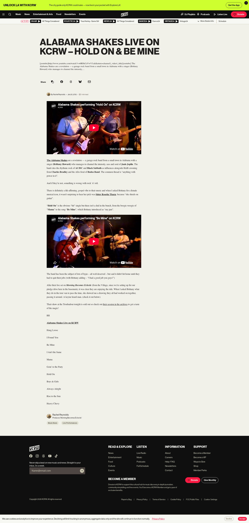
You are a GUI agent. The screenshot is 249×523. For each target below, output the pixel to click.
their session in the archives (115, 304)
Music (18, 14)
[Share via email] (89, 82)
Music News (52, 423)
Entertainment (114, 457)
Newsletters (70, 14)
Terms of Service (157, 499)
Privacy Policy (140, 499)
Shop (196, 466)
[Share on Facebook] (61, 82)
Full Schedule (143, 466)
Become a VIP (200, 457)
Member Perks (200, 470)
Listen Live (222, 14)
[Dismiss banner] (246, 3)
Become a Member (202, 453)
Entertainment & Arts (43, 14)
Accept (242, 519)
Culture (111, 466)
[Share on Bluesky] (80, 82)
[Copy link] (52, 82)
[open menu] (4, 14)
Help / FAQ (170, 461)
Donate (240, 14)
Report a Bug (126, 499)
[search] (10, 14)
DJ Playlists (190, 14)
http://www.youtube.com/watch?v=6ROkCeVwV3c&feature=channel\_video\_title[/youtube (89, 63)
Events (82, 14)
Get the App (234, 5)
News (27, 14)
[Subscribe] (82, 471)
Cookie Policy (174, 499)
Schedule (222, 21)
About (168, 453)
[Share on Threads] (70, 82)
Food (58, 14)
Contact (169, 470)
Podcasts (205, 14)
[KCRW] (34, 450)
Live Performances (70, 423)
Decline (229, 519)
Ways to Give (199, 461)
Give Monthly (210, 480)
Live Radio (141, 453)
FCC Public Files (191, 499)
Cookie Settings (210, 499)
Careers (168, 457)
